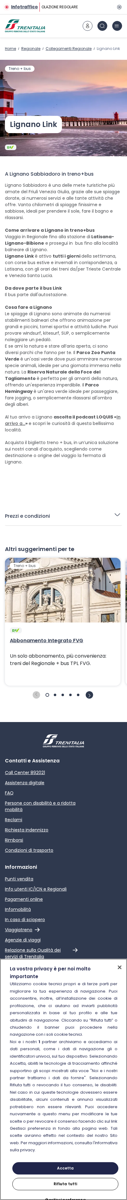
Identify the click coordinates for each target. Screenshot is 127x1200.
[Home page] (25, 25)
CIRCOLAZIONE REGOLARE (54, 7)
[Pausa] (118, 7)
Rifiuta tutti (65, 1183)
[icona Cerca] (102, 26)
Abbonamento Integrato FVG (46, 641)
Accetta (65, 1168)
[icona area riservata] (87, 26)
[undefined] (36, 695)
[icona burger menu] (117, 26)
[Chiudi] (119, 967)
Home (10, 48)
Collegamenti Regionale (69, 48)
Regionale (30, 48)
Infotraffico (24, 7)
